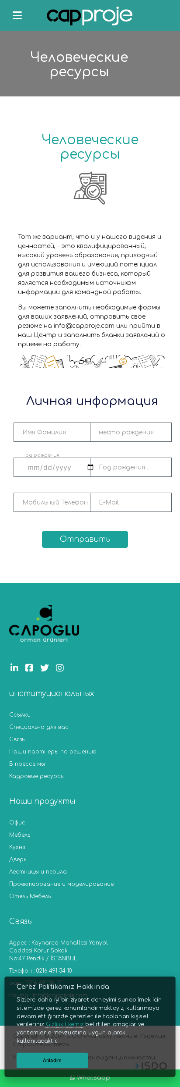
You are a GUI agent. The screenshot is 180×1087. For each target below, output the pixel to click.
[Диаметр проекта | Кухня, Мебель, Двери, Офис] (90, 17)
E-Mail (109, 502)
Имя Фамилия (44, 432)
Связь (16, 739)
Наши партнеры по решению (53, 752)
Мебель (19, 835)
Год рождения (40, 455)
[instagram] (62, 668)
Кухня (17, 847)
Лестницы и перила (38, 872)
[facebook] (31, 668)
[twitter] (46, 668)
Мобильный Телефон (55, 502)
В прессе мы (27, 764)
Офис (17, 823)
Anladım (52, 1060)
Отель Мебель (30, 896)
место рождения (126, 432)
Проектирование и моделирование (61, 884)
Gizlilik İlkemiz (64, 1024)
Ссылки (20, 715)
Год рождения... (124, 467)
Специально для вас (39, 727)
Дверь (17, 859)
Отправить (85, 539)
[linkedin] (16, 668)
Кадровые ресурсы (37, 776)
